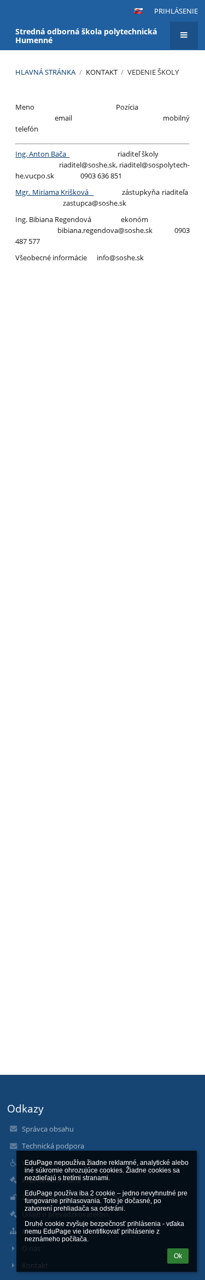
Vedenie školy (153, 72)
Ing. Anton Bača (42, 154)
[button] (138, 10)
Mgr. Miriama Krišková (54, 192)
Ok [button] (178, 1256)
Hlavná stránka (45, 72)
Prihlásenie (176, 11)
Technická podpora (53, 1146)
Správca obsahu (48, 1129)
